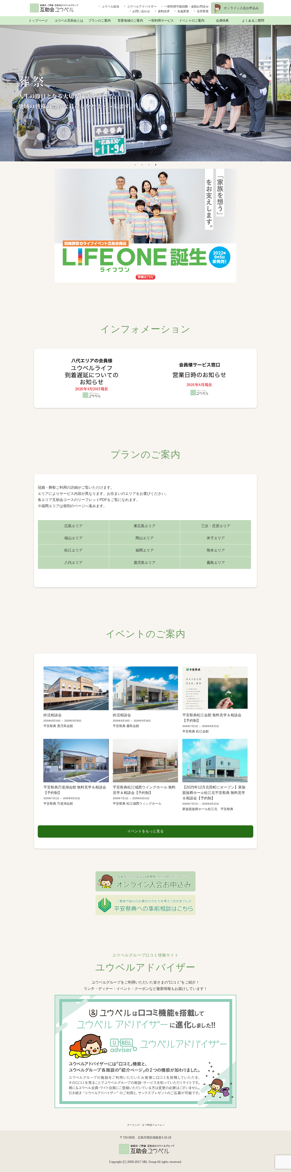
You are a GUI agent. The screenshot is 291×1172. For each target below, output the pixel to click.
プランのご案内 (99, 20)
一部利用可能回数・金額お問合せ (186, 6)
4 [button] (155, 165)
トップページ (38, 20)
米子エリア (216, 538)
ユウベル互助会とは (69, 20)
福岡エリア (144, 550)
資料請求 (164, 11)
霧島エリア (216, 562)
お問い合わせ (141, 11)
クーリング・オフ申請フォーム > (145, 1125)
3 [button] (149, 165)
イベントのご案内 (191, 20)
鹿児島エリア (145, 562)
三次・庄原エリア (215, 526)
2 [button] (142, 165)
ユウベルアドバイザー (142, 6)
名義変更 (183, 11)
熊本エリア (216, 550)
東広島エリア (145, 526)
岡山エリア (144, 538)
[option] (145, 93)
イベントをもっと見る (145, 831)
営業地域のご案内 (130, 20)
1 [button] (135, 165)
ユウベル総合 (110, 6)
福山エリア (73, 538)
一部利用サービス (161, 20)
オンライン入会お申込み (241, 8)
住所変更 (203, 11)
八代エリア (73, 562)
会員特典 (222, 20)
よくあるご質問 (253, 20)
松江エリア (73, 550)
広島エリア (73, 526)
